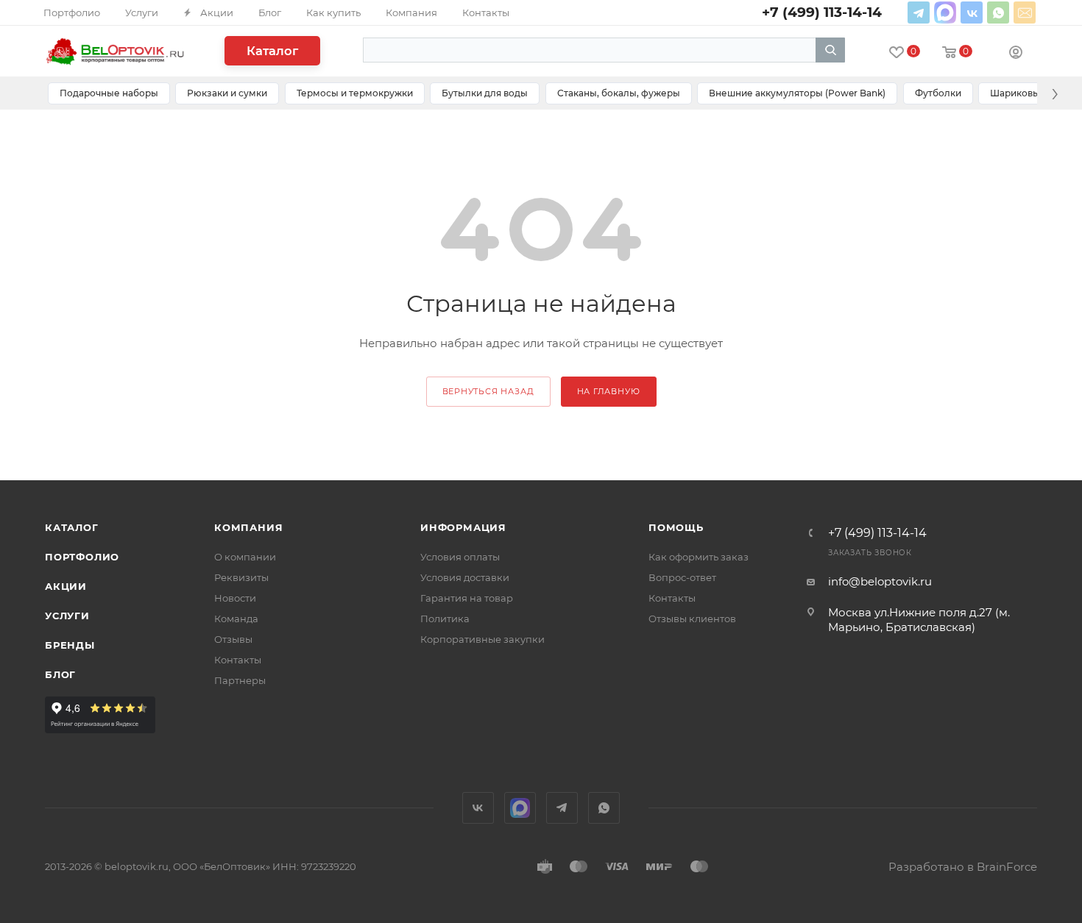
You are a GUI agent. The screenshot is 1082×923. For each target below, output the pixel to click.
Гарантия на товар (466, 598)
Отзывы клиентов (692, 618)
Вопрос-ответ (682, 577)
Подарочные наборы (109, 93)
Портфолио (82, 557)
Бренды (70, 645)
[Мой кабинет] (1015, 54)
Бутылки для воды (485, 93)
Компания (248, 527)
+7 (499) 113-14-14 (877, 533)
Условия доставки (464, 577)
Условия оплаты (460, 557)
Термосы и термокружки (355, 93)
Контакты (237, 660)
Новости (235, 598)
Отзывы (233, 639)
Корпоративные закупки (482, 639)
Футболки (938, 93)
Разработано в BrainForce (962, 867)
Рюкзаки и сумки (227, 93)
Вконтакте (972, 12)
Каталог (272, 50)
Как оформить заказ (698, 557)
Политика (445, 618)
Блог (60, 674)
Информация (463, 527)
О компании (245, 557)
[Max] (945, 12)
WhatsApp (998, 12)
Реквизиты (241, 577)
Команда (236, 618)
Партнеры (240, 680)
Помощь (676, 527)
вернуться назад (488, 391)
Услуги (67, 615)
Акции (66, 586)
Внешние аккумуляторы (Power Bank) (797, 93)
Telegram (919, 12)
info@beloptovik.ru (1025, 12)
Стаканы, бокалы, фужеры (618, 93)
